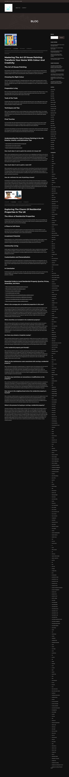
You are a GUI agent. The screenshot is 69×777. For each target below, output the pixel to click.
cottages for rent (54, 302)
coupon (53, 315)
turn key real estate (55, 703)
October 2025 (53, 110)
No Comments (22, 48)
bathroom (53, 231)
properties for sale (55, 581)
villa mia (53, 735)
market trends (7, 205)
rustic (53, 650)
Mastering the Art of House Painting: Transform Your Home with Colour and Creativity (25, 60)
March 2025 (53, 125)
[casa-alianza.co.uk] (8, 8)
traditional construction (56, 695)
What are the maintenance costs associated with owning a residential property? (20, 295)
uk (42, 52)
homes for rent (54, 416)
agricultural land (54, 193)
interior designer (54, 463)
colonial (53, 281)
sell (52, 659)
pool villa (53, 566)
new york (53, 541)
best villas (53, 247)
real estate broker (55, 606)
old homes (53, 553)
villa (52, 718)
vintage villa (54, 752)
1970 (52, 159)
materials (41, 50)
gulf (52, 385)
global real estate (54, 374)
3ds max (53, 176)
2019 (52, 165)
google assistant (54, 380)
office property (54, 549)
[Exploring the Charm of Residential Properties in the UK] (13, 195)
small (53, 665)
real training (54, 627)
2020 (52, 167)
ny (52, 545)
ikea (52, 446)
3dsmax (53, 180)
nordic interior (54, 543)
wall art (53, 754)
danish (53, 319)
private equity (54, 574)
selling (53, 661)
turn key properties (55, 701)
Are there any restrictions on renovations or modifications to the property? (19, 297)
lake (52, 488)
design (53, 330)
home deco (53, 406)
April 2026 (52, 98)
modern (53, 530)
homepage (52, 69)
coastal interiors (54, 279)
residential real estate (55, 642)
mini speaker (54, 528)
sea (52, 655)
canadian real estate (55, 264)
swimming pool (54, 680)
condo (53, 292)
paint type (45, 50)
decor (53, 323)
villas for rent (54, 747)
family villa (53, 349)
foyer (53, 361)
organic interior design (55, 555)
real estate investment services (57, 619)
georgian (53, 372)
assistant (53, 216)
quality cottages (54, 598)
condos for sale (54, 294)
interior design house (55, 458)
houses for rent (54, 439)
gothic (53, 382)
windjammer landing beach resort (57, 764)
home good (53, 410)
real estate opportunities (56, 623)
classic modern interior (56, 277)
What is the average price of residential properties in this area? (17, 286)
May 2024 (52, 146)
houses (53, 437)
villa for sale (54, 724)
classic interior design (55, 275)
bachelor (53, 228)
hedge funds (54, 387)
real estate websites (55, 625)
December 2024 (53, 131)
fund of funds (54, 368)
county (53, 313)
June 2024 (52, 144)
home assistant (54, 399)
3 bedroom (53, 174)
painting (53, 560)
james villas (54, 477)
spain (53, 669)
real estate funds (54, 617)
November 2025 (53, 108)
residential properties (24, 205)
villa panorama (54, 737)
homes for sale (54, 418)
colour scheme (10, 50)
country (53, 304)
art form (6, 50)
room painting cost (31, 52)
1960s (53, 157)
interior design (54, 456)
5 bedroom (53, 182)
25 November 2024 (8, 48)
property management (55, 589)
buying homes (54, 260)
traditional (53, 693)
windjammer (54, 760)
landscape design (54, 494)
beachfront (53, 239)
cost (14, 50)
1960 (52, 155)
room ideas (53, 648)
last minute (53, 496)
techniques (37, 52)
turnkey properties (55, 705)
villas (52, 743)
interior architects (55, 454)
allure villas (54, 197)
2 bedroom (53, 163)
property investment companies (57, 587)
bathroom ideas (54, 233)
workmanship (7, 53)
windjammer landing (55, 762)
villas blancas (54, 745)
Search (52, 34)
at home (53, 218)
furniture (53, 370)
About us (18, 7)
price (52, 572)
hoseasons (53, 427)
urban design (54, 712)
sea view (53, 657)
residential (53, 638)
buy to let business (55, 258)
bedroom (53, 245)
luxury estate (54, 507)
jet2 (52, 482)
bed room (53, 243)
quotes (24, 52)
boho (52, 250)
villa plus (53, 739)
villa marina (54, 733)
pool (52, 564)
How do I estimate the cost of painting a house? (14, 147)
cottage (53, 300)
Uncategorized (29, 48)
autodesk (53, 222)
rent (52, 631)
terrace (53, 682)
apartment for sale (55, 201)
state (52, 676)
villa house (53, 726)
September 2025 (53, 112)
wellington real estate (55, 758)
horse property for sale (55, 425)
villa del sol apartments (55, 722)
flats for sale (54, 359)
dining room (54, 334)
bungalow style (54, 254)
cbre (52, 266)
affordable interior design (56, 186)
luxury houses (54, 513)
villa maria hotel (54, 731)
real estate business (55, 608)
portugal (53, 568)
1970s (53, 161)
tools (40, 52)
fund (52, 366)
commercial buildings (55, 285)
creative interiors (55, 317)
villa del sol (53, 720)
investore (53, 473)
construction (54, 296)
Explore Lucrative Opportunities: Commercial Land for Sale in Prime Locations (56, 55)
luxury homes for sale (55, 511)
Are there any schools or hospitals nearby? (13, 290)
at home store (54, 220)
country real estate (55, 309)
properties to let (54, 583)
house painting (36, 50)
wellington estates (55, 756)
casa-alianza (16, 48)
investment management (56, 467)
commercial (54, 283)
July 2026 (52, 91)
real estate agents (55, 604)
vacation (53, 714)
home (53, 397)
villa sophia (54, 741)
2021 (52, 169)
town (52, 686)
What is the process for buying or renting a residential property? (17, 301)
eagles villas (54, 338)
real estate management (56, 621)
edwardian (53, 340)
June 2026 (52, 93)
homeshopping (54, 420)
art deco (53, 212)
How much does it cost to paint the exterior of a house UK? (16, 143)
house (53, 433)
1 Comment (20, 201)
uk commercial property (56, 707)
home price (54, 412)
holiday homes (54, 389)
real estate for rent (55, 612)
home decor (54, 408)
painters (6, 52)
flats (52, 357)
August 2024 (53, 140)
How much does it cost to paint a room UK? (13, 145)
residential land (54, 640)
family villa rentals (55, 351)
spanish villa (54, 674)
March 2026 (53, 100)
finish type (32, 50)
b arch (53, 226)
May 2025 (52, 121)
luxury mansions (54, 515)
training (53, 699)
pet (52, 562)
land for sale (54, 492)
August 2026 (53, 89)
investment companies (55, 465)
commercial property (55, 290)
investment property (55, 471)
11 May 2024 (7, 201)
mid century (54, 524)
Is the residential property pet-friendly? (13, 292)
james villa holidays (55, 475)
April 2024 (52, 148)
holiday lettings (54, 393)
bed (52, 241)
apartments (54, 203)
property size (20, 52)
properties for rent (55, 579)
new (52, 539)
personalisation (12, 205)
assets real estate (54, 214)
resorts (53, 646)
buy (52, 256)
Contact (24, 7)
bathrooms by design (55, 235)
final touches (27, 50)
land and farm (54, 490)
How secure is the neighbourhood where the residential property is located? (19, 299)
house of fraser (54, 435)
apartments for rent (55, 205)
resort (53, 644)
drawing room (54, 336)
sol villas (53, 667)
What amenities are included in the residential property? (16, 288)
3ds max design (54, 178)
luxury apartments (55, 505)
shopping (53, 663)
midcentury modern (55, 526)
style (52, 678)
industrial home (54, 450)
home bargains (54, 401)
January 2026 (53, 104)
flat (52, 355)
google (53, 378)
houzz (53, 444)
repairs (26, 52)
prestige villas (54, 570)
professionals (15, 52)
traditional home (54, 697)
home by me (54, 404)
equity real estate (54, 347)
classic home (54, 273)
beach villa (53, 237)
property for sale (54, 585)
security (29, 205)
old (52, 551)
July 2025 (52, 117)
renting (53, 636)
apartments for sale (55, 207)
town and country (55, 688)
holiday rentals (54, 395)
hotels (53, 431)
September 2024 (53, 138)
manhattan (53, 520)
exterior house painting (21, 50)
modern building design (56, 532)
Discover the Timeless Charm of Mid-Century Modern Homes (57, 78)
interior (53, 452)
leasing (53, 501)
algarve (53, 195)
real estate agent (54, 602)
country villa (54, 311)
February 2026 (53, 102)
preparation (10, 52)
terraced (53, 684)
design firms (54, 332)
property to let (54, 593)
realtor (53, 629)
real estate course (55, 610)
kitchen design (54, 486)
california (53, 262)
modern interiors (54, 534)
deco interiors (54, 321)
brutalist (53, 252)
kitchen (53, 484)
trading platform (53, 77)
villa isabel (53, 728)
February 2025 (53, 127)
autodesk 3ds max (55, 224)
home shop (53, 414)
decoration (53, 328)
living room (54, 503)
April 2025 (52, 123)
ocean (53, 547)
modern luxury (54, 536)
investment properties (55, 469)
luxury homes (54, 509)
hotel (52, 429)
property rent (54, 591)
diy (15, 50)
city (52, 271)
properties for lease (55, 577)
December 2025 (53, 106)
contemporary (54, 298)
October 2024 (53, 136)
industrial (53, 448)
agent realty (54, 188)
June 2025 (52, 119)
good (52, 376)
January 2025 (53, 129)
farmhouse (53, 353)
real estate (53, 600)
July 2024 (52, 142)
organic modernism (55, 558)
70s (52, 184)
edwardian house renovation (56, 342)
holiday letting (54, 391)
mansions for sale (55, 522)
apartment (53, 199)
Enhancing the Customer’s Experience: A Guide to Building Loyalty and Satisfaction (56, 66)
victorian (53, 716)
